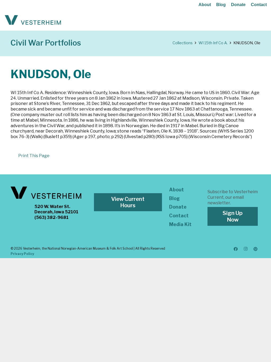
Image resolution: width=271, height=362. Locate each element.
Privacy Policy (22, 254)
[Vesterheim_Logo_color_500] (33, 20)
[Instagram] (246, 249)
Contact (259, 4)
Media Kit (180, 224)
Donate (238, 4)
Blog (221, 4)
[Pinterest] (256, 249)
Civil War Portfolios (46, 42)
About (204, 4)
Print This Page (33, 155)
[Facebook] (236, 249)
